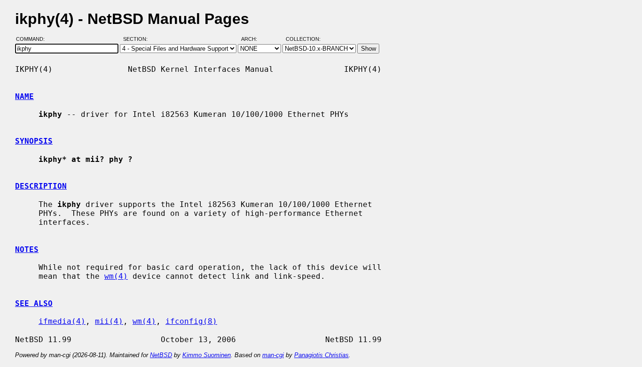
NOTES (27, 249)
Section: (137, 39)
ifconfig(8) (191, 321)
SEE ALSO (34, 303)
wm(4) (116, 276)
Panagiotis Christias (321, 355)
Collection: (303, 39)
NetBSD (161, 355)
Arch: (253, 39)
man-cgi (273, 355)
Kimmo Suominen (206, 355)
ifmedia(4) (62, 321)
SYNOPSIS (34, 141)
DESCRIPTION (41, 186)
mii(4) (109, 321)
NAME (24, 96)
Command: (33, 39)
